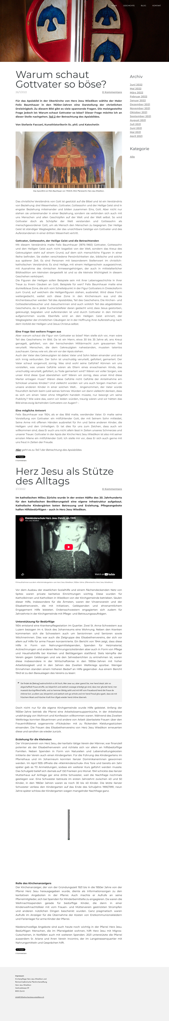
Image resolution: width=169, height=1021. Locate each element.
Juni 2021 (136, 128)
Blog (143, 5)
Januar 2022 (138, 100)
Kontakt (156, 5)
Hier (18, 449)
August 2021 (138, 120)
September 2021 (140, 116)
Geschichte (129, 5)
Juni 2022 (136, 84)
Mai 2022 (135, 88)
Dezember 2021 (140, 104)
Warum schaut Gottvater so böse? (61, 79)
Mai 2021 (135, 132)
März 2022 (136, 92)
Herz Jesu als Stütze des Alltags (65, 476)
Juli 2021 (135, 124)
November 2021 (140, 108)
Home (114, 5)
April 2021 (136, 136)
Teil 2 (52, 116)
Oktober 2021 (138, 112)
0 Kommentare (112, 92)
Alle (132, 156)
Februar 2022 (138, 96)
